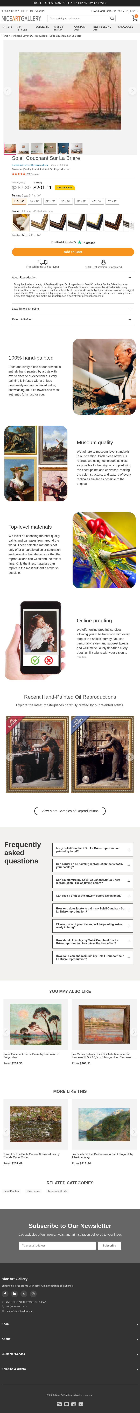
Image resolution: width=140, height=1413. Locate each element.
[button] (7, 91)
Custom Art (80, 28)
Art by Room (58, 28)
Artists (7, 26)
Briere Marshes (11, 1191)
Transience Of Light (57, 1191)
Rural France (33, 1191)
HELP (24, 11)
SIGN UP (123, 11)
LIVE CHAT (39, 11)
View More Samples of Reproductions (70, 811)
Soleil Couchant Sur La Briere (65, 35)
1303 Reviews (32, 174)
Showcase (125, 26)
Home (5, 35)
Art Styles (22, 28)
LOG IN (134, 11)
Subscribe (109, 1245)
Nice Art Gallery (24, 18)
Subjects (42, 26)
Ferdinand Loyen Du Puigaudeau (29, 35)
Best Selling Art (102, 28)
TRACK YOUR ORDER (103, 11)
